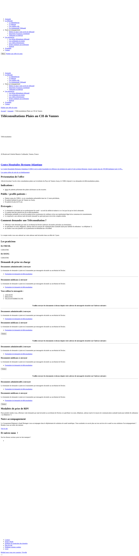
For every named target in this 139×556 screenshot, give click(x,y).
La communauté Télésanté (17, 28)
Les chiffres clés (14, 26)
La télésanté (9, 21)
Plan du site (8, 545)
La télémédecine (14, 23)
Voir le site (4, 428)
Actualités (8, 48)
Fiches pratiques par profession (19, 44)
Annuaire (8, 19)
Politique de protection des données (16, 543)
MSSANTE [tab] (9, 297)
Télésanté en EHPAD (16, 35)
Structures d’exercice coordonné (19, 33)
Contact (7, 50)
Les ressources (9, 37)
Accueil (3, 111)
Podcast (11, 46)
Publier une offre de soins (14, 54)
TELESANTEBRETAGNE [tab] (14, 299)
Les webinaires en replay (17, 41)
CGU (6, 549)
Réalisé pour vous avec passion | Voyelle (14, 552)
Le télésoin (12, 24)
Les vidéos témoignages (16, 43)
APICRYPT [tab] (9, 295)
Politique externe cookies (13, 547)
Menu (3, 54)
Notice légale (9, 541)
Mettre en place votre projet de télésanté (21, 32)
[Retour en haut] (1, 554)
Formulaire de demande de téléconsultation (18, 287)
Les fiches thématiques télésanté (19, 39)
